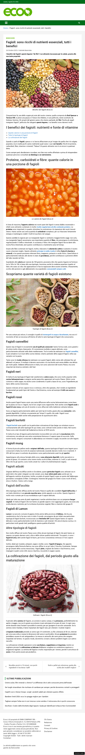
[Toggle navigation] (6, 22)
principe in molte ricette (46, 251)
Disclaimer (48, 731)
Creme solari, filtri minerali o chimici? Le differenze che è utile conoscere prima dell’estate (38, 683)
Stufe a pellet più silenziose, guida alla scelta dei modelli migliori (62, 666)
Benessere (10, 38)
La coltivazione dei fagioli (17, 138)
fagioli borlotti (12, 425)
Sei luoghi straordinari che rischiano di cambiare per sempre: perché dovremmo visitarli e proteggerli (42, 687)
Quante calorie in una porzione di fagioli (23, 133)
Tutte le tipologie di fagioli (18, 135)
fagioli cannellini (72, 351)
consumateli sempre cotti (56, 269)
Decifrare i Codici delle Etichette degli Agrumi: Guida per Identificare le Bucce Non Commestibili (40, 706)
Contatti (47, 725)
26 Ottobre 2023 (11, 50)
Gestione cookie (79, 753)
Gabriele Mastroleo (25, 50)
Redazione (48, 722)
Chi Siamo (48, 720)
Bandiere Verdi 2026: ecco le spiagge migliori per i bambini (26, 697)
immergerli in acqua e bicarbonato (55, 335)
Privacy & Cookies (51, 728)
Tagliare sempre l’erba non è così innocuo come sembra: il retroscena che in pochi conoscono (40, 701)
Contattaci (7, 738)
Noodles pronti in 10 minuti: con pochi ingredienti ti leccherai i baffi (23, 666)
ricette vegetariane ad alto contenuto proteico (53, 227)
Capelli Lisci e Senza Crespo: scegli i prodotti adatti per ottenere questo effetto (34, 692)
